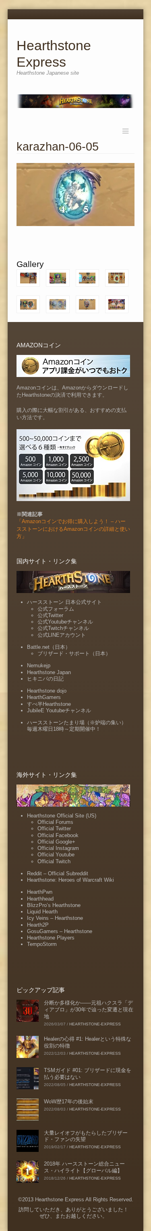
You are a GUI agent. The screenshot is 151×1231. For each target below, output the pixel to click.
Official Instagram (58, 848)
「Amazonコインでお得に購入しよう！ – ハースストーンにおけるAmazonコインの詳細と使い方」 (73, 528)
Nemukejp (38, 665)
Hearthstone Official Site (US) (61, 816)
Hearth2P (38, 925)
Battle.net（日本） (48, 647)
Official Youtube (55, 855)
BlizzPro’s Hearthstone (54, 905)
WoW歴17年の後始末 (68, 1102)
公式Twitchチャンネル (63, 628)
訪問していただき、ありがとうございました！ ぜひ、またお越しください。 (73, 1213)
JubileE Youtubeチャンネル (59, 710)
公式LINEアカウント (61, 635)
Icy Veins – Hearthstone (55, 918)
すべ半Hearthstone (49, 704)
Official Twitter (54, 828)
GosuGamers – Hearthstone (59, 931)
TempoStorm (42, 944)
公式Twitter (50, 615)
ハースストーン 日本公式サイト (64, 602)
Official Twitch (53, 861)
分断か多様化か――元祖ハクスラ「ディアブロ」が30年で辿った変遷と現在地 (88, 1009)
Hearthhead (40, 899)
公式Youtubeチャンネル (65, 622)
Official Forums (55, 822)
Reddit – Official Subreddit (57, 873)
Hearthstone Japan (49, 672)
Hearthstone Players (50, 938)
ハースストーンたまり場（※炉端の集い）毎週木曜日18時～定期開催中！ (76, 725)
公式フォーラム (55, 609)
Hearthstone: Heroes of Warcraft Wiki (70, 880)
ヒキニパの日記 (45, 679)
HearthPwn (39, 892)
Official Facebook (58, 835)
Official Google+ (56, 842)
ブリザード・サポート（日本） (74, 653)
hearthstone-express (95, 1024)
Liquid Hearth (42, 912)
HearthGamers (44, 697)
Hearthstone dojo (46, 691)
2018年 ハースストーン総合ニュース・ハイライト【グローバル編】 (84, 1167)
